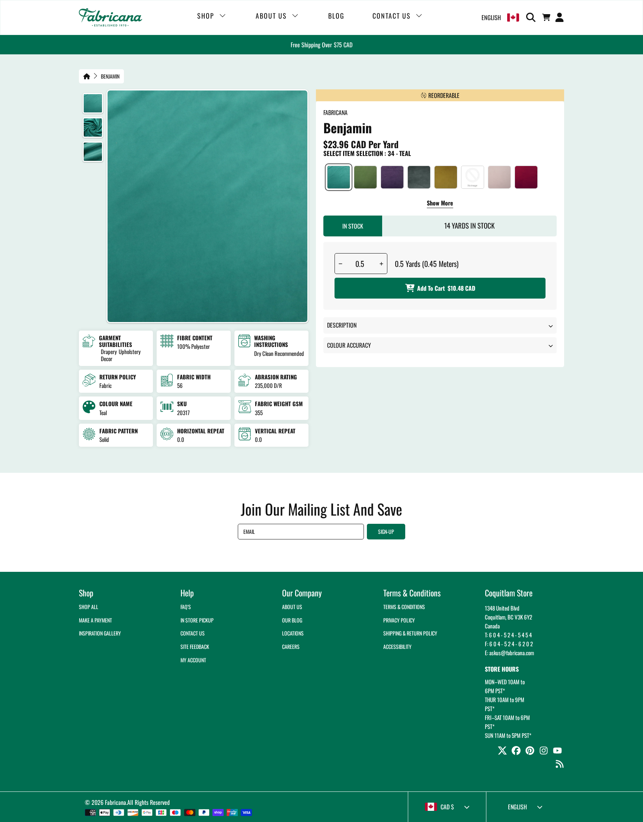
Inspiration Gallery (100, 633)
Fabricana (115, 802)
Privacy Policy (399, 620)
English (491, 17)
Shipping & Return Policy (410, 633)
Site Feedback (194, 646)
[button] (532, 17)
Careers (291, 646)
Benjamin (110, 76)
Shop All (88, 607)
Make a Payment (95, 620)
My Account (193, 660)
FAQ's (185, 607)
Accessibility (397, 646)
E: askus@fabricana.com (509, 653)
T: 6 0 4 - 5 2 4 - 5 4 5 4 (508, 635)
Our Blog (292, 620)
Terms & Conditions (404, 607)
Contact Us (192, 633)
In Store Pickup (197, 620)
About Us (292, 607)
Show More (440, 203)
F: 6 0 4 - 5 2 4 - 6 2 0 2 (509, 644)
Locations (293, 633)
